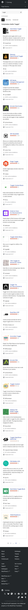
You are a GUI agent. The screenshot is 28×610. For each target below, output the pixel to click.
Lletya (3, 556)
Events (16, 566)
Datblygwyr (4, 569)
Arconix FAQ (14, 360)
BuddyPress (5, 583)
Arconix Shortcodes (16, 106)
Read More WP (14, 312)
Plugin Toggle (14, 161)
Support (3, 566)
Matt (3, 578)
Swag (17, 571)
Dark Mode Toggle (15, 29)
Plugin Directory (5, 6)
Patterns (17, 559)
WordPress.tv (5, 571)
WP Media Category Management (17, 81)
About (3, 551)
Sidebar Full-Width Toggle (14, 410)
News (2, 554)
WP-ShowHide (14, 134)
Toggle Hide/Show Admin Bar (15, 438)
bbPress (4, 581)
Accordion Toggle (15, 336)
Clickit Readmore (15, 515)
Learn (2, 563)
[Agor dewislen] (25, 2)
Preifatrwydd (4, 559)
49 (16, 543)
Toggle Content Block (16, 185)
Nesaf (19, 543)
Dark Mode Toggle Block (17, 489)
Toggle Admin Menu (16, 237)
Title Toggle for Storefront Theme (15, 261)
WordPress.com (6, 576)
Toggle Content (15, 384)
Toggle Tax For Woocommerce (16, 285)
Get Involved (18, 563)
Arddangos (17, 551)
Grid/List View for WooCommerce (16, 212)
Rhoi (17, 569)
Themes (17, 554)
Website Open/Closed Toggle (16, 55)
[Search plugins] (20, 12)
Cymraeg (7, 590)
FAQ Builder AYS (15, 461)
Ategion (17, 556)
